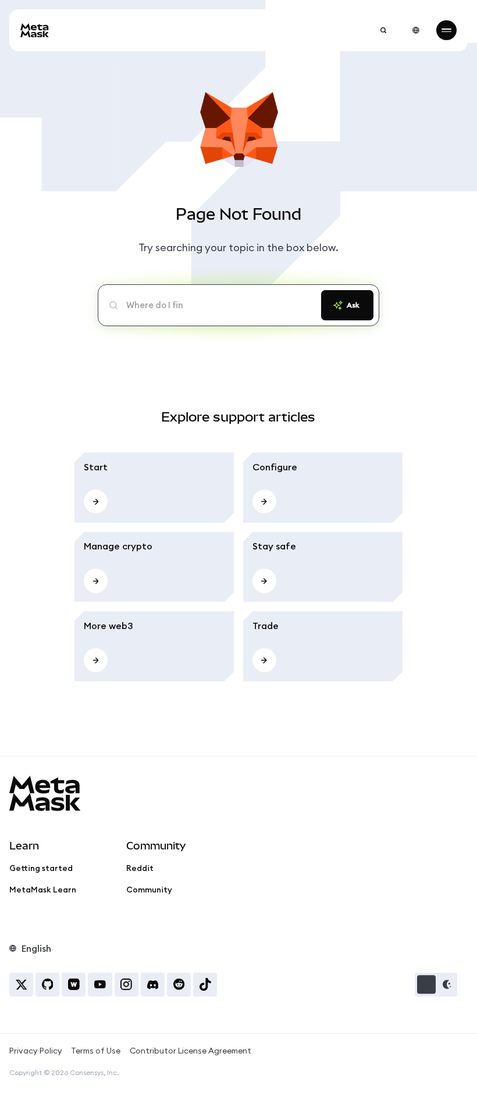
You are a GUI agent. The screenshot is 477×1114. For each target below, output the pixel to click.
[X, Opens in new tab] (21, 985)
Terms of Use (95, 1050)
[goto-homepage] (34, 30)
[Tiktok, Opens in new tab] (205, 985)
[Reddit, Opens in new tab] (179, 985)
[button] (436, 985)
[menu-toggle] (446, 30)
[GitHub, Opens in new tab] (47, 985)
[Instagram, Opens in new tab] (126, 985)
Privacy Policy (35, 1050)
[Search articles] (383, 30)
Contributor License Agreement (190, 1050)
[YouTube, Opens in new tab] (100, 985)
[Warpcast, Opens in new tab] (74, 985)
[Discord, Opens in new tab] (153, 985)
